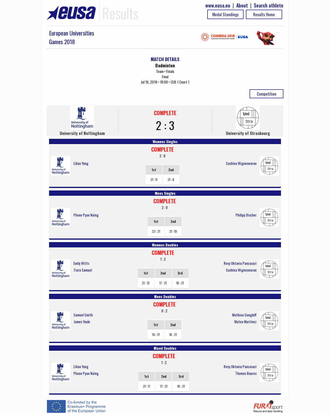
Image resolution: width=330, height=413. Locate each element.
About (242, 5)
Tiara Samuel (82, 270)
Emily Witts (81, 263)
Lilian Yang (80, 163)
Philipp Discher (246, 214)
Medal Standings (225, 14)
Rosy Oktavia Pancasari (240, 263)
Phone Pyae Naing (86, 214)
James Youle (81, 321)
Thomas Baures (246, 373)
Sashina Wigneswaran (241, 163)
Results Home (264, 14)
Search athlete (268, 5)
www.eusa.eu (217, 5)
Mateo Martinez (245, 321)
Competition (266, 94)
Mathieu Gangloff (244, 314)
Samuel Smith (83, 314)
